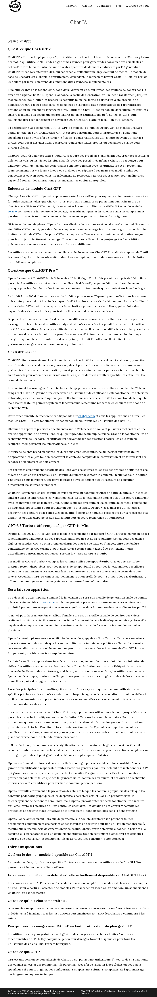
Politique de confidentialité (132, 991)
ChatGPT (85, 991)
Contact (85, 993)
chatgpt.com (86, 416)
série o (12, 211)
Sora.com (48, 602)
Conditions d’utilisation (104, 991)
